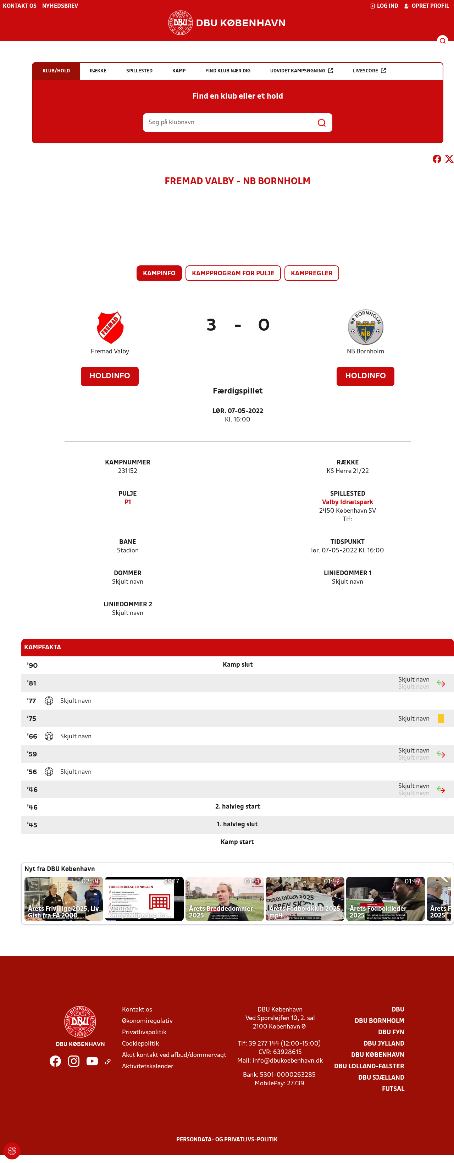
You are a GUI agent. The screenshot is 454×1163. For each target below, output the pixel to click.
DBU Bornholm (379, 1021)
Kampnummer (127, 463)
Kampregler (312, 274)
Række (348, 463)
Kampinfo (159, 274)
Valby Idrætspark (347, 503)
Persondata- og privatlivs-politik (227, 1139)
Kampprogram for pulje (233, 274)
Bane (127, 542)
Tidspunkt (348, 542)
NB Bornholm (365, 352)
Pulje (127, 494)
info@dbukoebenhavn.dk (288, 1061)
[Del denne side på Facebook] (437, 160)
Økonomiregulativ (147, 1021)
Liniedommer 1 (348, 574)
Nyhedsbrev (60, 6)
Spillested (347, 494)
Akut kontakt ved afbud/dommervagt (174, 1055)
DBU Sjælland (381, 1078)
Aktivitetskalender (147, 1067)
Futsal (393, 1089)
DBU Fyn (391, 1033)
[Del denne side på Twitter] (449, 160)
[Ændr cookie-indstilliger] (12, 1150)
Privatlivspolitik (144, 1033)
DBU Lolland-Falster (369, 1067)
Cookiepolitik (140, 1044)
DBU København (377, 1055)
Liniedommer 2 (128, 605)
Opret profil (430, 6)
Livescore (365, 71)
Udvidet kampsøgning (297, 71)
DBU (398, 1010)
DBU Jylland (384, 1044)
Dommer (128, 574)
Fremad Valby (110, 352)
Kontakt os (20, 6)
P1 (127, 503)
